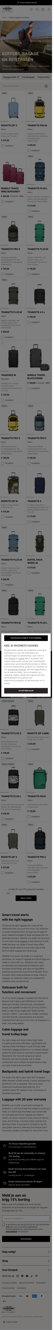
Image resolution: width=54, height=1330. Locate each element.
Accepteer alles (26, 691)
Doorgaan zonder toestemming (26, 638)
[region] (26, 665)
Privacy (12, 658)
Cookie (21, 658)
